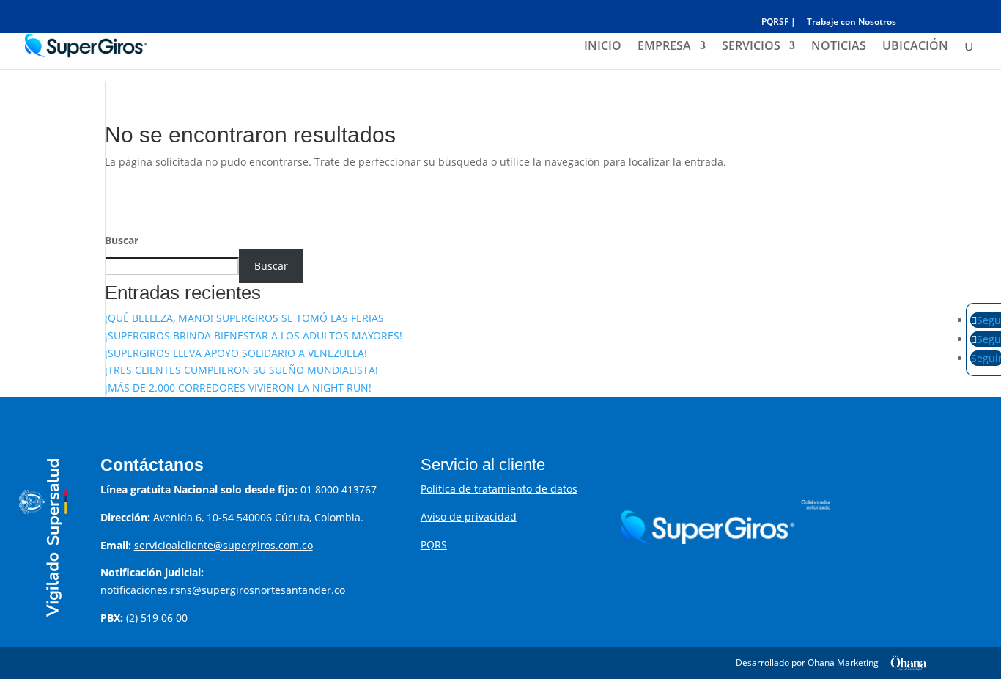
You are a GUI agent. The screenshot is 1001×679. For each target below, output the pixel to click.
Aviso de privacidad (469, 517)
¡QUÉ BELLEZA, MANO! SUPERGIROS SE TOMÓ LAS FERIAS (244, 318)
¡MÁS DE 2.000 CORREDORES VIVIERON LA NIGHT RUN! (238, 387)
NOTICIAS (838, 47)
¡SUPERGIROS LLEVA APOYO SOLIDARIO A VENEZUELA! (236, 353)
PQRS (434, 544)
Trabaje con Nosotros (851, 23)
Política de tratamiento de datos (499, 489)
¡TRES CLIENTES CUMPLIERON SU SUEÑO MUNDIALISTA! (241, 370)
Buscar (121, 240)
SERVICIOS (751, 47)
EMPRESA (664, 47)
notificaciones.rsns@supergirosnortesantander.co (222, 590)
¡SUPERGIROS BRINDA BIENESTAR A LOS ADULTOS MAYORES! (253, 335)
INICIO (602, 47)
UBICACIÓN (915, 47)
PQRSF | (778, 23)
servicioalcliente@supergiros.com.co (223, 545)
